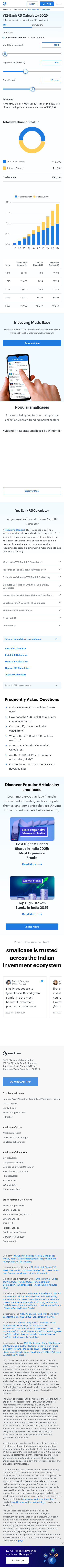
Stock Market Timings (43, 1316)
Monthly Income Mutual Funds (44, 1299)
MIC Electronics (32, 1343)
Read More (29, 864)
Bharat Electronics (51, 1343)
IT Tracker (7, 1117)
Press (12, 1261)
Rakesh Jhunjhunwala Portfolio (33, 1322)
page (21, 1540)
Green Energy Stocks (13, 1205)
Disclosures (27, 1255)
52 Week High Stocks (41, 1267)
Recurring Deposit (15, 529)
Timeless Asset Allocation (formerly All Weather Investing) (31, 1099)
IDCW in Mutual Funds (14, 1282)
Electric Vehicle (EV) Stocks (17, 1214)
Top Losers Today (49, 1270)
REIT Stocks (8, 1223)
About (17, 1255)
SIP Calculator (10, 1158)
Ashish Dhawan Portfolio (25, 1334)
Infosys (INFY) (48, 1348)
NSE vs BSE (25, 1316)
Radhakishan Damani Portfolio (17, 1328)
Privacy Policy (10, 1258)
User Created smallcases (30, 1258)
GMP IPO (42, 1314)
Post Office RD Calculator (15, 1171)
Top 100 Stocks (10, 1103)
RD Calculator (9, 1180)
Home (5, 9)
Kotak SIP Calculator (16, 654)
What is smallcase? (12, 1133)
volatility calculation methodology (28, 1502)
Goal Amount (38, 37)
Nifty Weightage (28, 1314)
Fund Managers (24, 1284)
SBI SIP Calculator (12, 1189)
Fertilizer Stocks (11, 1227)
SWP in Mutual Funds (46, 1278)
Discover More (32, 491)
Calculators (18, 9)
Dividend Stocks (11, 1218)
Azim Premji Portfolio (37, 1325)
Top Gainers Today (31, 1270)
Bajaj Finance (22, 1352)
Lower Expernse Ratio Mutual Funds (20, 1302)
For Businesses (23, 1261)
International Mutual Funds (23, 1305)
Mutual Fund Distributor (45, 1284)
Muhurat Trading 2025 (14, 1236)
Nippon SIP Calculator (17, 668)
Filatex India (9, 1352)
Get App (47, 3)
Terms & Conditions (44, 1255)
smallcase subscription (14, 1142)
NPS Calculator (10, 1176)
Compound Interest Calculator (18, 1167)
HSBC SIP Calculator (16, 661)
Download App (32, 343)
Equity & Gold (9, 1108)
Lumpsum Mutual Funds (40, 1293)
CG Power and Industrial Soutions (19, 1346)
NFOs (5, 1287)
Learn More (32, 926)
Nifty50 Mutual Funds (28, 1296)
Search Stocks (10, 1241)
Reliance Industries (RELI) (26, 1348)
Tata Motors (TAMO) (40, 1352)
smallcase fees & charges (15, 1137)
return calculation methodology (38, 1499)
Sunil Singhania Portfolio (33, 1331)
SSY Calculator (10, 1184)
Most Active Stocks (38, 1273)
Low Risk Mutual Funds (50, 1305)
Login (32, 3)
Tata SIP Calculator (15, 674)
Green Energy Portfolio (14, 1112)
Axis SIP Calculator (15, 648)
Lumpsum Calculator (13, 1162)
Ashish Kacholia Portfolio (25, 1337)
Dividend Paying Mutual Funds (19, 1308)
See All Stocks (18, 1355)
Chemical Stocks (11, 1209)
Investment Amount (16, 37)
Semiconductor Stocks (14, 1232)
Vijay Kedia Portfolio (44, 1328)
